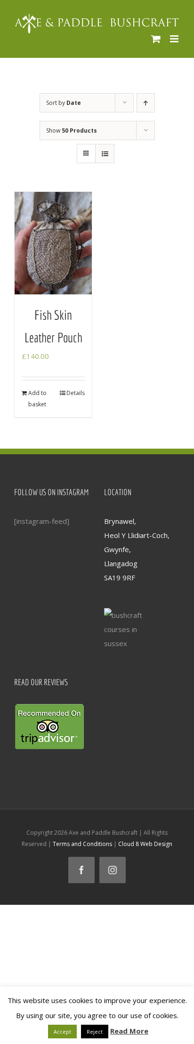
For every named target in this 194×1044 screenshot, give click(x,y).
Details (75, 393)
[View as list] (105, 153)
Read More (129, 1031)
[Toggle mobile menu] (175, 39)
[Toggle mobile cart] (156, 39)
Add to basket (37, 398)
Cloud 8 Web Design (145, 844)
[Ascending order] (146, 102)
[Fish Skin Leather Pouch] (53, 243)
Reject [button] (95, 1031)
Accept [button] (62, 1031)
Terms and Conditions (82, 844)
